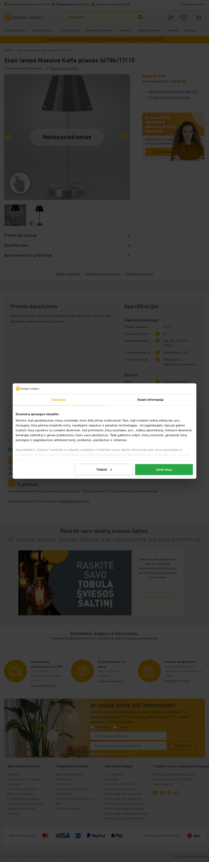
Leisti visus (164, 469)
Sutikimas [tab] (58, 399)
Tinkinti (101, 469)
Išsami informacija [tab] (150, 399)
